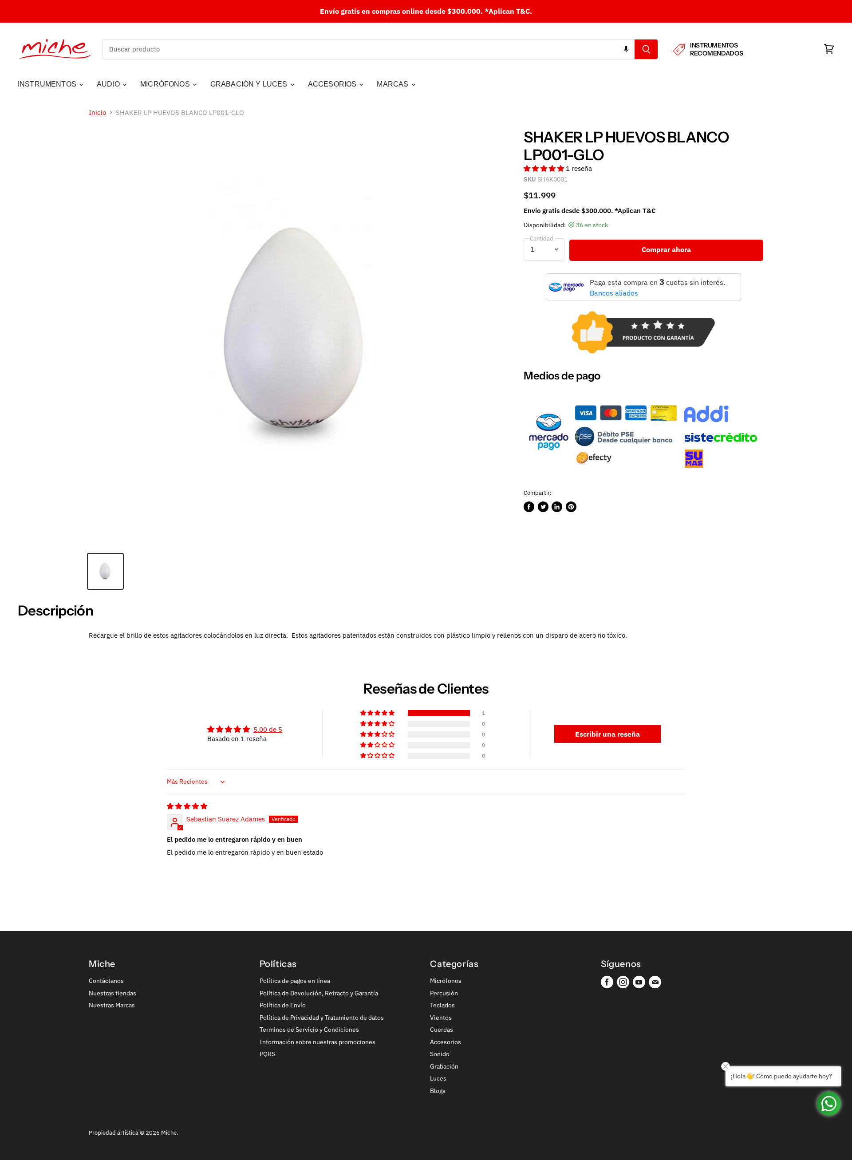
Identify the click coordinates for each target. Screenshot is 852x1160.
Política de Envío (283, 1005)
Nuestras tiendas (112, 993)
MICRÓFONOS (166, 84)
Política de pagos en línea (295, 981)
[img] (187, 806)
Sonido (440, 1054)
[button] (545, 168)
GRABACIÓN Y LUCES (249, 84)
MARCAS (393, 84)
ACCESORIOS (333, 84)
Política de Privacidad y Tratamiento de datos (322, 1018)
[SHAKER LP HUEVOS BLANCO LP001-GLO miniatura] (105, 571)
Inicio (97, 112)
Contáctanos (106, 981)
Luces (438, 1078)
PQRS (267, 1054)
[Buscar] (646, 49)
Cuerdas (441, 1030)
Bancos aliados (614, 292)
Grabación (444, 1066)
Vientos (441, 1018)
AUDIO (109, 84)
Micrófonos (446, 981)
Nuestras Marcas (112, 1005)
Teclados (442, 1005)
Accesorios (445, 1042)
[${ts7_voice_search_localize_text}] (626, 49)
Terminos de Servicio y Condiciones (309, 1030)
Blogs (438, 1091)
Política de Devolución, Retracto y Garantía (319, 993)
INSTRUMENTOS (48, 84)
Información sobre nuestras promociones (317, 1042)
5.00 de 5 (267, 729)
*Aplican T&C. (508, 11)
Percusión (444, 993)
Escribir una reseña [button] (607, 734)
